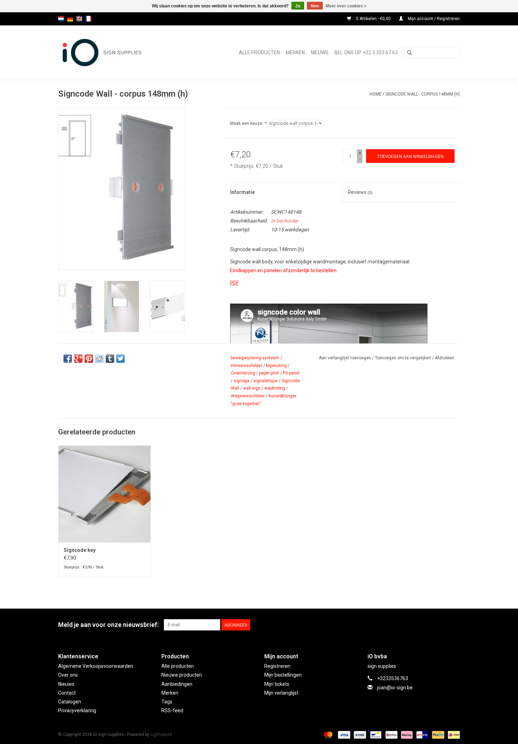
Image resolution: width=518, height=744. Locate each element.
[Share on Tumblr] (110, 358)
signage (241, 380)
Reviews (360, 192)
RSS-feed (172, 710)
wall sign (251, 388)
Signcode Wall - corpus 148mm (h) (423, 94)
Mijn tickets (276, 684)
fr (88, 19)
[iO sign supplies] (114, 52)
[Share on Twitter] (120, 358)
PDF (234, 283)
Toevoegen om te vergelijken (403, 357)
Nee (315, 6)
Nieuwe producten (181, 675)
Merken (295, 52)
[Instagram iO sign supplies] (454, 624)
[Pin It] (89, 358)
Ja (297, 6)
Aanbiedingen (176, 684)
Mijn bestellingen (283, 675)
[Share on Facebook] (67, 358)
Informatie (242, 192)
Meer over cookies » (346, 6)
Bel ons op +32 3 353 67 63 (366, 52)
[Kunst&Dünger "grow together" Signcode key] (104, 493)
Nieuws (66, 684)
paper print (269, 373)
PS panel (291, 373)
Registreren (277, 666)
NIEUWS (319, 52)
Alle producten (259, 52)
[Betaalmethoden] (327, 734)
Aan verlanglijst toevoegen (345, 357)
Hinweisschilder (246, 365)
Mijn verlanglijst (281, 693)
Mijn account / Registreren (433, 18)
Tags (166, 702)
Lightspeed (161, 734)
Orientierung (243, 373)
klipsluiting (276, 365)
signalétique (265, 380)
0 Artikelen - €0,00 (373, 18)
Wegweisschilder (248, 396)
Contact (67, 693)
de (70, 19)
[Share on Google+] (78, 358)
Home (376, 94)
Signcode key (79, 550)
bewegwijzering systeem (255, 357)
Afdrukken (445, 357)
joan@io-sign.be (395, 687)
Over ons (68, 675)
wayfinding (274, 388)
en (79, 19)
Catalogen (69, 702)
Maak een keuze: (248, 123)
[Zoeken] (409, 53)
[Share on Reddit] (99, 358)
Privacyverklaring (77, 710)
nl (61, 19)
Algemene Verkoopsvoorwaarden (95, 666)
